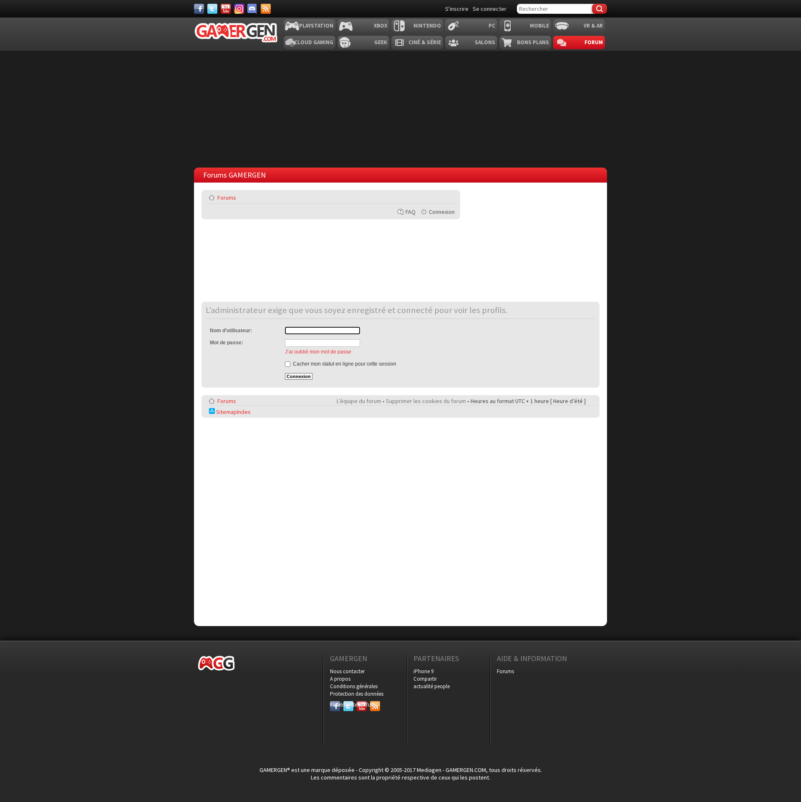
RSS (374, 704)
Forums (226, 197)
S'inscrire (457, 9)
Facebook (335, 704)
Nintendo (427, 25)
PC (492, 25)
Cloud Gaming (313, 42)
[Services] (266, 9)
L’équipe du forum (359, 401)
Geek (380, 42)
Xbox (380, 25)
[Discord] (252, 9)
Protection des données (356, 693)
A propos (340, 678)
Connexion (442, 212)
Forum (593, 42)
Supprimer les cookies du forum (426, 401)
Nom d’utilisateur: (231, 330)
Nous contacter (347, 671)
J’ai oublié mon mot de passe (318, 352)
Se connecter (489, 9)
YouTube (362, 704)
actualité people (431, 686)
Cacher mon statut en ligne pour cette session (344, 364)
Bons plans (533, 42)
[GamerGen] (235, 33)
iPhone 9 (423, 671)
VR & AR (593, 25)
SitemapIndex (232, 412)
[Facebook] (199, 9)
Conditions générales (354, 686)
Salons (485, 42)
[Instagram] (239, 9)
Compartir (425, 678)
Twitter (348, 704)
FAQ (411, 212)
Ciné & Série (424, 42)
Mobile (539, 25)
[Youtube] (226, 9)
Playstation (316, 25)
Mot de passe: (226, 343)
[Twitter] (212, 9)
